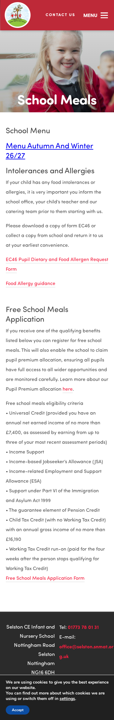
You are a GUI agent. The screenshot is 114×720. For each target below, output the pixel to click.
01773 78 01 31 (83, 627)
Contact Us (60, 14)
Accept (17, 710)
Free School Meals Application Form (45, 578)
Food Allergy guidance (30, 283)
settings (67, 698)
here (68, 389)
